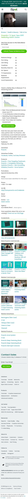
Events (3, 426)
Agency (3, 382)
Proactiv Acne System (8, 335)
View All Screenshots (8, 238)
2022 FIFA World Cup (7, 412)
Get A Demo (6, 366)
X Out (3, 320)
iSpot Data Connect (7, 384)
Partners (21, 440)
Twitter (10, 155)
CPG (21, 382)
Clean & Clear (5, 325)
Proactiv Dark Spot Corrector (10, 346)
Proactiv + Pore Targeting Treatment (13, 161)
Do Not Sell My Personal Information (10, 478)
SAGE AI (16, 384)
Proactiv (3, 150)
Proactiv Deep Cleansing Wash (11, 340)
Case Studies (11, 421)
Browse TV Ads (5, 410)
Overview (4, 379)
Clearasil (4, 328)
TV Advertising (5, 428)
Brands (10, 379)
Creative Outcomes (17, 423)
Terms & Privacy (17, 486)
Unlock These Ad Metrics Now (14, 51)
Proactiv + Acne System (15, 167)
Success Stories (5, 423)
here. (2, 475)
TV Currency (18, 426)
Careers (20, 437)
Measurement (5, 396)
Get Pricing (13, 442)
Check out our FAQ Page (15, 213)
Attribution (14, 396)
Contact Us (13, 440)
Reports (3, 421)
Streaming (10, 382)
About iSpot (4, 437)
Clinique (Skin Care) (7, 323)
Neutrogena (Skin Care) (9, 317)
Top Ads (3, 407)
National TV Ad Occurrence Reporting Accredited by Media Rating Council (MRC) (14, 465)
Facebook (4, 155)
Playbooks (10, 426)
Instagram (10, 453)
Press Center (5, 440)
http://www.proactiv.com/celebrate (12, 190)
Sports (17, 382)
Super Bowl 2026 (16, 410)
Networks (17, 379)
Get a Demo (4, 442)
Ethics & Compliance (6, 488)
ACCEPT (9, 497)
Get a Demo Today (8, 126)
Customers (13, 437)
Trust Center (17, 488)
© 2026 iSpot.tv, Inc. (6, 486)
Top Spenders (12, 407)
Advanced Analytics (7, 398)
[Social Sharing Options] (2, 28)
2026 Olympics (19, 412)
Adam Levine (5, 202)
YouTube (16, 155)
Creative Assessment (14, 393)
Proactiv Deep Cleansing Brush (11, 343)
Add (8, 200)
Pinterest (22, 155)
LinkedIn (3, 453)
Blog (18, 421)
